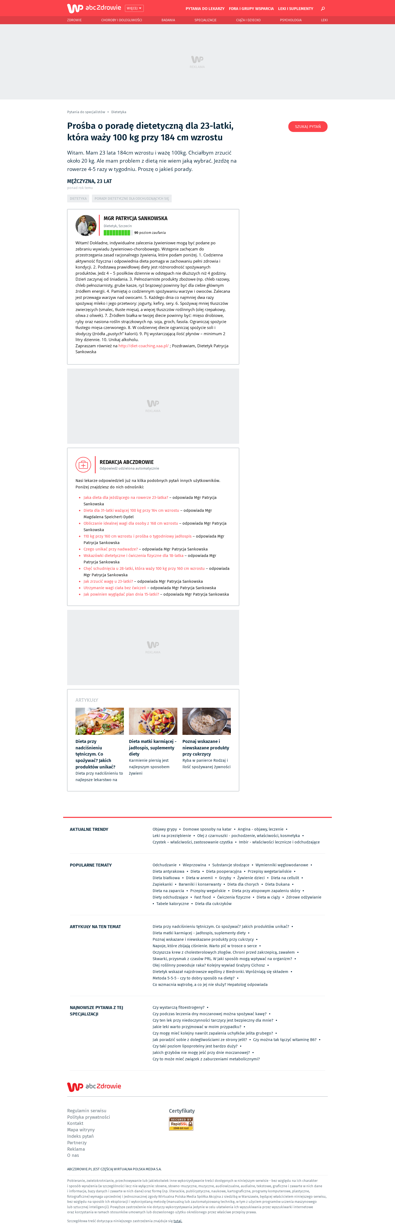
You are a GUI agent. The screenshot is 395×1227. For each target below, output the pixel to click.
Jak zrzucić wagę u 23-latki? (108, 581)
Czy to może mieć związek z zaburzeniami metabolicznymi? (206, 1059)
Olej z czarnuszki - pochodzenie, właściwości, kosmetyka (248, 836)
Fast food (202, 897)
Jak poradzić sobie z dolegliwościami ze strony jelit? (200, 1040)
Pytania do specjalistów (86, 112)
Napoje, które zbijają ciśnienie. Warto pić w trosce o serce (205, 946)
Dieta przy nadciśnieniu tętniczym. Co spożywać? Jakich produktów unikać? (221, 926)
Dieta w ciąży (268, 897)
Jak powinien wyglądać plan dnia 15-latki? (121, 594)
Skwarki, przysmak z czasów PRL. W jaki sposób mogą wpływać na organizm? (222, 959)
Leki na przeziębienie (172, 836)
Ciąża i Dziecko (248, 20)
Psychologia (290, 20)
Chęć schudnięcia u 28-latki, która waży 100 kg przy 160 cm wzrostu (144, 568)
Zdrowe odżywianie (303, 897)
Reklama (76, 1149)
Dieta (195, 871)
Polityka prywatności (88, 1117)
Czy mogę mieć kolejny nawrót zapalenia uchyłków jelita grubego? (213, 1033)
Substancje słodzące (230, 865)
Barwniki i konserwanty (200, 884)
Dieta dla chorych (243, 884)
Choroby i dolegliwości (121, 20)
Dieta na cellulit (285, 878)
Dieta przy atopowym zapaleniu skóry (266, 891)
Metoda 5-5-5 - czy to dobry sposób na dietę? (194, 978)
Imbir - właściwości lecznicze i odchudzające (279, 842)
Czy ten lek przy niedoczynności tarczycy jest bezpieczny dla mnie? (213, 1020)
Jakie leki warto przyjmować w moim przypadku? (197, 1027)
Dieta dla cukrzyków (213, 904)
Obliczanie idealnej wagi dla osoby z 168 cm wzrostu (131, 523)
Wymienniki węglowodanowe (282, 865)
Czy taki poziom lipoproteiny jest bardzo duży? (195, 1046)
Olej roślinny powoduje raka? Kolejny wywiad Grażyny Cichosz (209, 965)
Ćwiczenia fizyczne (233, 897)
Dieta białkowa (166, 878)
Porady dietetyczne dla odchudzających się (132, 198)
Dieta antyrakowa (168, 871)
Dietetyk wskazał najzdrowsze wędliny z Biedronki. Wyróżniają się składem (220, 972)
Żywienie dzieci (251, 878)
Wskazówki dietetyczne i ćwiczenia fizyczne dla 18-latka (134, 556)
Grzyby (225, 878)
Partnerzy (77, 1142)
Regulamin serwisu (86, 1110)
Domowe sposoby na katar (207, 829)
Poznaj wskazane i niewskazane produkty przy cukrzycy (203, 939)
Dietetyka (118, 112)
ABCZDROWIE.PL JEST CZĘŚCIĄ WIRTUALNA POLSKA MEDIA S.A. (114, 1169)
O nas (73, 1155)
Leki (324, 20)
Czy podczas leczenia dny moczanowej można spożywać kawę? (210, 1014)
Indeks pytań (80, 1136)
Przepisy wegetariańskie (270, 871)
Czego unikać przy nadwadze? (111, 549)
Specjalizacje (206, 20)
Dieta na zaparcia (168, 891)
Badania (168, 20)
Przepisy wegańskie (208, 891)
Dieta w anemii (199, 878)
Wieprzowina (194, 865)
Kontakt (75, 1123)
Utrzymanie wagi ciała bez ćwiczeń (115, 588)
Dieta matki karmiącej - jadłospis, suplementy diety (199, 933)
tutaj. (178, 1221)
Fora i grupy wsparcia (251, 8)
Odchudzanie (165, 865)
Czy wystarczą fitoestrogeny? (178, 1007)
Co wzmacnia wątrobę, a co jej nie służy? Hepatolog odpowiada (210, 985)
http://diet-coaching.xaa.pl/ (144, 345)
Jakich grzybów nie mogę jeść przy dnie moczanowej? (201, 1053)
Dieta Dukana (277, 884)
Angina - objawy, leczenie (260, 829)
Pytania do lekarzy (205, 8)
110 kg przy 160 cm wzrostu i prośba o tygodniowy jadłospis (138, 536)
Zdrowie (74, 20)
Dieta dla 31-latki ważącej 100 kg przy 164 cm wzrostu (131, 510)
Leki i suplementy (295, 8)
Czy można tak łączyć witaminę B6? (285, 1040)
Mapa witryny (81, 1129)
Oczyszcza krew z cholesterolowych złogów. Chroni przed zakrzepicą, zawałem (224, 952)
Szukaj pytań (308, 127)
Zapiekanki (163, 884)
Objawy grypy (165, 829)
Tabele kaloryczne (172, 904)
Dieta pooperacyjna (224, 871)
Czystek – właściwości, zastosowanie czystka (193, 842)
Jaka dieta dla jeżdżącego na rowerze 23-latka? (126, 497)
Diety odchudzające (170, 897)
